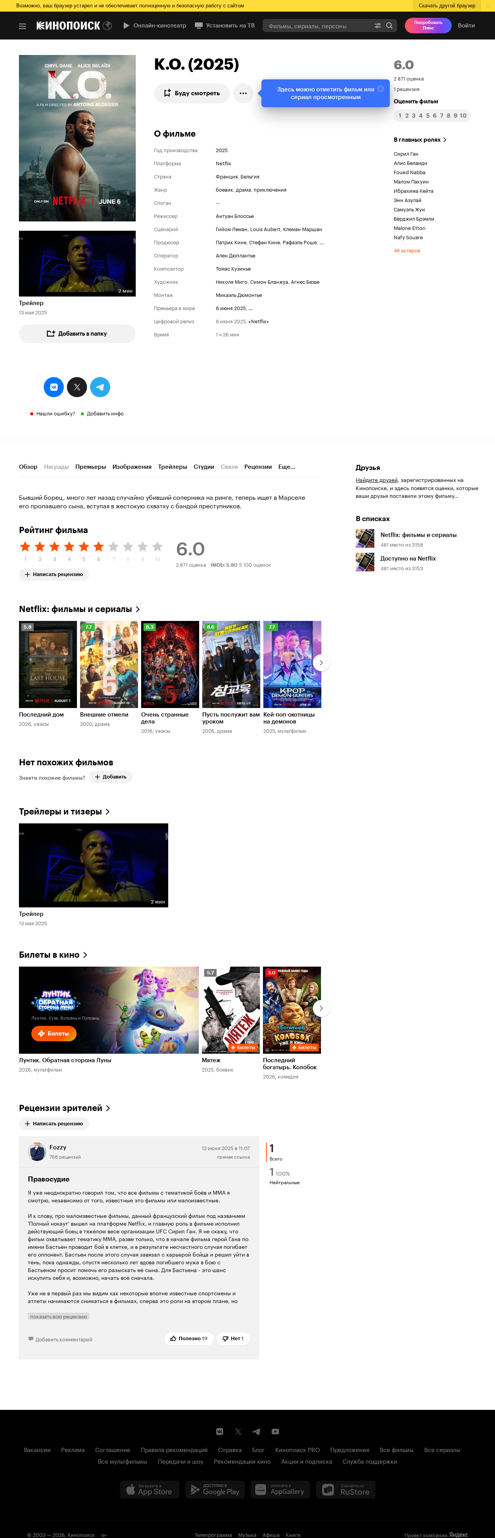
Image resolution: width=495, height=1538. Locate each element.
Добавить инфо (105, 413)
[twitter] (77, 387)
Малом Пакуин (411, 181)
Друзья (368, 467)
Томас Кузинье (233, 268)
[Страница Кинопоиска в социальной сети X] (238, 1431)
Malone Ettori (409, 227)
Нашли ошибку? (55, 413)
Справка (230, 1449)
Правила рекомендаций (174, 1449)
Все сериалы (442, 1449)
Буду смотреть (197, 93)
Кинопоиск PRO (297, 1449)
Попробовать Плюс (428, 25)
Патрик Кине (231, 241)
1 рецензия (407, 88)
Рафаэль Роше (300, 241)
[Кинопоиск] (68, 25)
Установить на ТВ (230, 25)
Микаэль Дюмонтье (239, 294)
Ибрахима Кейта (414, 190)
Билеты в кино (49, 955)
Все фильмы (397, 1449)
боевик (224, 189)
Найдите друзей (377, 479)
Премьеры (90, 466)
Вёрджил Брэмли (414, 218)
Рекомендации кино (242, 1460)
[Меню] (22, 26)
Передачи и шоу (180, 1460)
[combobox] (316, 25)
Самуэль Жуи (409, 209)
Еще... (286, 466)
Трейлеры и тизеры (60, 811)
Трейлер (31, 303)
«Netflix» (258, 320)
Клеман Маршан (302, 228)
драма (243, 189)
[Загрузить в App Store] (149, 1490)
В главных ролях (417, 139)
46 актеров (407, 250)
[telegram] (100, 387)
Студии (204, 466)
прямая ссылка (233, 1156)
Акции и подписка (306, 1460)
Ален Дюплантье (235, 255)
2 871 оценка (409, 77)
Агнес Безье (305, 281)
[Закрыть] (380, 88)
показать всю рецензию (58, 1316)
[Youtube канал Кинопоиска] (275, 1431)
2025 (222, 149)
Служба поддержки (370, 1460)
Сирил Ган (406, 153)
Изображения (132, 466)
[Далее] (321, 662)
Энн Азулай (408, 199)
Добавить (114, 777)
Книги (293, 1534)
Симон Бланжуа (269, 281)
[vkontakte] (54, 387)
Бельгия (250, 176)
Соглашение (112, 1449)
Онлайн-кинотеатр (159, 25)
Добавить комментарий (64, 1339)
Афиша (271, 1534)
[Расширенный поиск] (378, 25)
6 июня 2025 (231, 307)
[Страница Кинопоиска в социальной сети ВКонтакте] (219, 1431)
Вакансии (37, 1449)
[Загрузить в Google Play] (215, 1490)
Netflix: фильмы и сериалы (75, 609)
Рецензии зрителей (60, 1108)
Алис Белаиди (410, 162)
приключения (270, 189)
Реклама (73, 1449)
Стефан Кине (264, 241)
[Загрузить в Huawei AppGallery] (280, 1490)
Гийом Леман (232, 228)
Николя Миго (232, 281)
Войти (466, 25)
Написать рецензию (58, 572)
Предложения (349, 1449)
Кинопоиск (81, 1534)
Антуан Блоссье (235, 215)
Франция (227, 176)
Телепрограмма (213, 1534)
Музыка (247, 1534)
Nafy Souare (408, 236)
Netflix (223, 162)
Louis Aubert (265, 228)
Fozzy (58, 1147)
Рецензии (258, 466)
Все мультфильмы (122, 1460)
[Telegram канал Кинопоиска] (256, 1431)
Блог (258, 1449)
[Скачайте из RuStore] (346, 1490)
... (321, 241)
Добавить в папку (82, 333)
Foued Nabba (409, 171)
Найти (389, 25)
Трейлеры (172, 466)
